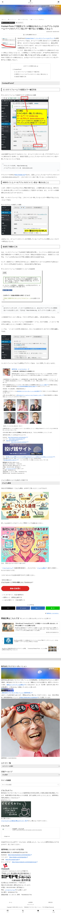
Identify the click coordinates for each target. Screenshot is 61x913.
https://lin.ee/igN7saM (11, 440)
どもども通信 (41, 568)
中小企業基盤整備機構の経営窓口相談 (26, 386)
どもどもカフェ (7, 568)
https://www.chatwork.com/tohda (18, 442)
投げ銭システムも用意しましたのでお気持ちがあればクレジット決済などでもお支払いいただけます (29, 456)
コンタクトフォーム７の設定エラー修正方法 (27, 71)
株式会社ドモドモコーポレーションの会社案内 (28, 391)
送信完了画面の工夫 (20, 76)
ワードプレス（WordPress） (8, 22)
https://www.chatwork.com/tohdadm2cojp (24, 862)
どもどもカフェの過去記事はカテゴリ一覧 (14, 821)
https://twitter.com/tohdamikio (16, 438)
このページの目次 (28, 66)
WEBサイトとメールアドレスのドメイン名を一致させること (31, 74)
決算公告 (50, 902)
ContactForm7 (20, 22)
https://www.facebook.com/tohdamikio (17, 437)
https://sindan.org (20, 174)
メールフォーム (9, 468)
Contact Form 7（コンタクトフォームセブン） (39, 38)
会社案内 (30, 902)
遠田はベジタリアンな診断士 (15, 684)
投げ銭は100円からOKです (10, 460)
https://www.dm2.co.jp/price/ (28, 697)
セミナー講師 (43, 384)
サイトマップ (30, 904)
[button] (58, 784)
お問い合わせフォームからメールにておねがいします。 (29, 395)
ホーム (10, 902)
